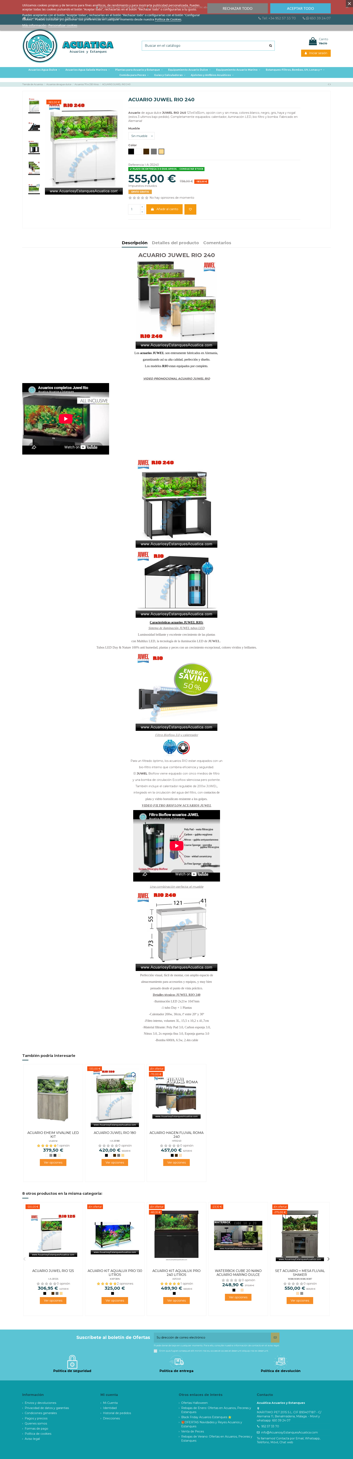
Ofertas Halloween (194, 1403)
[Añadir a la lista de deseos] (190, 209)
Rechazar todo (237, 8)
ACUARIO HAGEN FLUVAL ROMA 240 (176, 1135)
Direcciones (111, 1418)
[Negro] (106, 1155)
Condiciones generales (41, 1413)
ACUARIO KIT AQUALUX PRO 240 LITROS (176, 1273)
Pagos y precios (36, 1418)
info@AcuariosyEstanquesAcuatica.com (289, 1432)
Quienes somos (36, 1423)
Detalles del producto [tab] (175, 243)
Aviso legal (32, 1439)
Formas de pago (36, 1428)
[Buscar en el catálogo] (270, 46)
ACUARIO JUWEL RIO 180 (115, 1133)
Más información (34, 25)
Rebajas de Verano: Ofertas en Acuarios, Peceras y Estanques (216, 1438)
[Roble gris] (50, 1155)
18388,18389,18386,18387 (300, 1278)
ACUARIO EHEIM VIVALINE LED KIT (53, 1135)
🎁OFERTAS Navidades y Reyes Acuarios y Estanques (211, 1424)
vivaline (53, 1140)
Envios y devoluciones (40, 1403)
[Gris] (118, 1155)
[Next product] (330, 84)
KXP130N (115, 1278)
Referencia (136, 165)
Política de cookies (38, 1434)
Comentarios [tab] (217, 243)
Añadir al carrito (167, 209)
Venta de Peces (192, 1431)
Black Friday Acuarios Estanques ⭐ (206, 1417)
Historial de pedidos (117, 1413)
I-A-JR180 (115, 1140)
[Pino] (59, 1155)
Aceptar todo (300, 8)
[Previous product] (329, 84)
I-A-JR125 (53, 1278)
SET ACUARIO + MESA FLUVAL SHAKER (300, 1273)
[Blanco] (46, 1155)
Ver (53, 1162)
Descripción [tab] (134, 243)
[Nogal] (114, 1155)
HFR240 (176, 1140)
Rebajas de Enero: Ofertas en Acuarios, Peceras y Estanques (216, 1410)
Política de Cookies (168, 19)
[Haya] (122, 1155)
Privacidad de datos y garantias (47, 1408)
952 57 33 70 (270, 1426)
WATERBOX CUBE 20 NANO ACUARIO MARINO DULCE (238, 1273)
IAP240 (176, 1278)
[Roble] (180, 1155)
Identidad (110, 1408)
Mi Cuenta (110, 1403)
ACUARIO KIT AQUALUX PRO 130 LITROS (115, 1273)
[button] (139, 69)
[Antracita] (55, 1155)
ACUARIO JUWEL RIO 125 (53, 1271)
